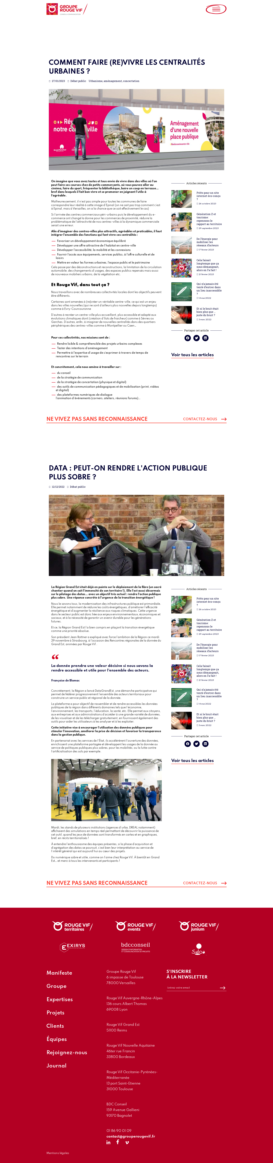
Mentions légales (57, 1153)
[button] (192, 355)
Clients (55, 1026)
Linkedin (108, 1141)
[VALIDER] (223, 987)
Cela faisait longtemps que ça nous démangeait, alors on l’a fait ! (208, 265)
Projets (55, 1013)
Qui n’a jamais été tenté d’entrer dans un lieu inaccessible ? (209, 288)
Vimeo (127, 1141)
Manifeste (59, 973)
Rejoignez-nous (66, 1052)
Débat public (78, 81)
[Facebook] (188, 338)
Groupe (56, 986)
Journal (56, 1066)
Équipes (56, 1039)
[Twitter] (196, 338)
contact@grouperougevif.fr (130, 1136)
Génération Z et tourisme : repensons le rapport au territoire (209, 218)
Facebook (118, 1141)
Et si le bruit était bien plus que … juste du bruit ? (207, 312)
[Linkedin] (205, 338)
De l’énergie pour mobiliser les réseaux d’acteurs (207, 242)
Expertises (59, 999)
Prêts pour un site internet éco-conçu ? (209, 196)
